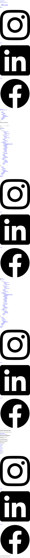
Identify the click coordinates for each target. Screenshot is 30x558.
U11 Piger (5, 150)
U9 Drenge (5, 146)
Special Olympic (6, 162)
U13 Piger (5, 301)
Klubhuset (4, 322)
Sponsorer (1, 445)
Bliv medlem (2, 117)
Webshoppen (1, 444)
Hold (3, 159)
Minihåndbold (6, 295)
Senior (3, 152)
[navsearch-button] (0, 124)
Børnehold (4, 293)
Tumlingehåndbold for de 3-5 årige (8, 144)
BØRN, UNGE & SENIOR (4, 4)
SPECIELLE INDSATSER (4, 5)
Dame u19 (5, 283)
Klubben (2, 114)
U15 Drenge (5, 148)
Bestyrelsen (4, 320)
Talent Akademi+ (8, 133)
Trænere (4, 154)
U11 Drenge (5, 297)
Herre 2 (5, 136)
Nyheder (2, 111)
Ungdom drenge (5, 145)
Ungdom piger (4, 299)
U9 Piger (5, 149)
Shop (2, 119)
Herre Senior (5, 303)
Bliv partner (4, 113)
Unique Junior (6, 161)
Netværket (4, 155)
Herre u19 (5, 287)
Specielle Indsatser (3, 309)
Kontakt (2, 324)
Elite (2, 130)
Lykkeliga (5, 160)
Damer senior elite (6, 131)
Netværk (2, 112)
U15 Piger (5, 151)
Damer (3, 281)
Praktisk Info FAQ (5, 157)
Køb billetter (1, 450)
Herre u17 (5, 138)
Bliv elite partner (6, 291)
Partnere (5, 140)
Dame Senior (5, 153)
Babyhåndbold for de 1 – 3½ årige (8, 143)
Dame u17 (5, 134)
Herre (3, 285)
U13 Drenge (5, 147)
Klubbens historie (5, 115)
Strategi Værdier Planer (5, 116)
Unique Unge (6, 311)
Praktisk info (2, 118)
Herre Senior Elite (6, 135)
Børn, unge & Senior (3, 142)
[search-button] (8, 125)
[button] (15, 130)
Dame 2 (5, 132)
